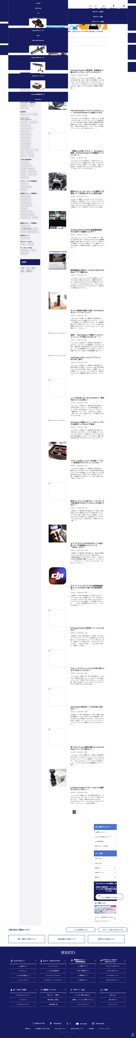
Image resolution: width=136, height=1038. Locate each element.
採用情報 (91, 1028)
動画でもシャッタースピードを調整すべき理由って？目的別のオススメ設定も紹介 (87, 192)
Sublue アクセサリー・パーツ (38, 45)
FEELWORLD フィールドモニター (53, 980)
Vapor (38, 35)
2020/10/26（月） (82, 403)
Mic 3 (36, 150)
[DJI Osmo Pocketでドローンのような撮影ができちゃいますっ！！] (58, 785)
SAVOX (33, 250)
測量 (22, 268)
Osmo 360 (24, 122)
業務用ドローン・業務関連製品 (80, 961)
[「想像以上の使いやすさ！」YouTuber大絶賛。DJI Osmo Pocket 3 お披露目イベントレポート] (58, 149)
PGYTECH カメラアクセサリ (53, 975)
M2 (38, 13)
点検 (27, 268)
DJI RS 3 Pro (24, 177)
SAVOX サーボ (23, 999)
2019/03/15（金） (82, 752)
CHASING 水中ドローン (113, 970)
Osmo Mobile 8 (25, 147)
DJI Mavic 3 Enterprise (27, 214)
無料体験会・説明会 (53, 999)
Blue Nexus (38, 99)
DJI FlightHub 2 (25, 217)
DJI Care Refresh (26, 187)
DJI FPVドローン (23, 970)
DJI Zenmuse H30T (26, 205)
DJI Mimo (23, 190)
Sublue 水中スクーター (38, 30)
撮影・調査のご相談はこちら (27, 939)
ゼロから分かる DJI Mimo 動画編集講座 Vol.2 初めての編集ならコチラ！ (86, 231)
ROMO (35, 114)
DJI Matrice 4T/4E (26, 211)
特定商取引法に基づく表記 (42, 1028)
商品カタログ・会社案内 (101, 846)
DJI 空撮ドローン (23, 966)
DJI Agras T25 (25, 226)
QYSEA (23, 244)
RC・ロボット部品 (19, 990)
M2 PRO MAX (38, 8)
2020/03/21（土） (82, 465)
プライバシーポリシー (105, 1028)
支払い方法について (60, 1028)
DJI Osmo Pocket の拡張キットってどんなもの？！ (87, 629)
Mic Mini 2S (30, 153)
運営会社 (97, 877)
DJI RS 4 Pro (32, 171)
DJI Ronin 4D (24, 162)
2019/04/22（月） (82, 712)
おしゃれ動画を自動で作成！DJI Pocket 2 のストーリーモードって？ (87, 311)
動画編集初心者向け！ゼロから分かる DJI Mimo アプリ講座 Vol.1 (87, 271)
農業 (22, 271)
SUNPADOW (24, 253)
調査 (33, 268)
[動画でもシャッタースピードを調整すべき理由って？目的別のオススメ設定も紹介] (58, 189)
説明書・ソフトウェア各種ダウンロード (83, 999)
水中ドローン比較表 (98, 11)
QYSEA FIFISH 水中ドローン (113, 966)
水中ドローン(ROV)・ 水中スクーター (110, 961)
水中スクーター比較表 (98, 21)
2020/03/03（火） (82, 508)
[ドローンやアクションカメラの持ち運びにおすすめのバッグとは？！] (58, 666)
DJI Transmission (26, 165)
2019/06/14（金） (82, 673)
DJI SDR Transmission (27, 168)
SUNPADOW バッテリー (23, 1004)
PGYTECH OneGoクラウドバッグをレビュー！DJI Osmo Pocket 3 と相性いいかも (87, 111)
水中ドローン (38, 18)
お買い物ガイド (99, 858)
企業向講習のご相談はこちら (66, 939)
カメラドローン (19, 961)
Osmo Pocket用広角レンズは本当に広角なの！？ (86, 708)
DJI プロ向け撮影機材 (53, 970)
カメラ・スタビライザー (52, 961)
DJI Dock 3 (24, 208)
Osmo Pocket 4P (26, 134)
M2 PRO (38, 3)
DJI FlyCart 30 (25, 238)
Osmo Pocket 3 (25, 140)
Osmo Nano (33, 122)
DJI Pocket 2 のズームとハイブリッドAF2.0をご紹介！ (85, 358)
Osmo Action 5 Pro (26, 128)
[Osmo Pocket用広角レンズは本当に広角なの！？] (58, 705)
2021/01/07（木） (82, 315)
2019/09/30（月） (82, 592)
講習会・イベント (50, 990)
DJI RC (32, 105)
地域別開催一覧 (53, 1004)
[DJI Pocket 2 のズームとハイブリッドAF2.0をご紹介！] (57, 355)
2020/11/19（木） (82, 340)
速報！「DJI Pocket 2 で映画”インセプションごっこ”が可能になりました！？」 (86, 336)
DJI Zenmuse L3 (25, 199)
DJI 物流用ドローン (83, 980)
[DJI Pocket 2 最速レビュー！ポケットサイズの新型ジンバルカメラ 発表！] (57, 420)
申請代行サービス (99, 872)
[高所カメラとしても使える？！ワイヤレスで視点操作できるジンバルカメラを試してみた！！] (58, 499)
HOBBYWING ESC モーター (23, 995)
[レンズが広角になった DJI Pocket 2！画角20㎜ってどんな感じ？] (58, 396)
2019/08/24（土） (82, 633)
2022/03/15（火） (82, 196)
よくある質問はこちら (81, 930)
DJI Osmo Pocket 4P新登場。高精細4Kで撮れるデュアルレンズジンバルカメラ (86, 71)
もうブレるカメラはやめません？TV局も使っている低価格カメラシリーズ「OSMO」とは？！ (86, 545)
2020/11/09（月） (82, 362)
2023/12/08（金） (82, 115)
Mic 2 (22, 153)
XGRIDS (35, 217)
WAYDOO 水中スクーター (38, 57)
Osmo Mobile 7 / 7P (26, 150)
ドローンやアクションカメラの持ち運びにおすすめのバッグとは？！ (87, 669)
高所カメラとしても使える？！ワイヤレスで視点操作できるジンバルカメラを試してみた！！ (87, 503)
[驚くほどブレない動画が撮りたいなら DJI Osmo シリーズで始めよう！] (58, 745)
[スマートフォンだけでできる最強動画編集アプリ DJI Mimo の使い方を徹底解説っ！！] (58, 584)
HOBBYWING (24, 250)
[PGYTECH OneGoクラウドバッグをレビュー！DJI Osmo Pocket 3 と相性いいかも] (58, 109)
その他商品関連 (99, 841)
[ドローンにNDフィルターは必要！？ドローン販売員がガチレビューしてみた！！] (58, 459)
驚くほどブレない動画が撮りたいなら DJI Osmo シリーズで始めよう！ (87, 748)
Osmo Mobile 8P (26, 143)
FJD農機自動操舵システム (29, 229)
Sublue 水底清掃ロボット (38, 94)
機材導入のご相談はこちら (106, 939)
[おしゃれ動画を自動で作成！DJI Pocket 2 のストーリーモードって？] (58, 308)
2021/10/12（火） (82, 275)
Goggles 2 (24, 105)
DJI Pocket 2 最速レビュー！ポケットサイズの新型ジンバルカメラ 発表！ (87, 423)
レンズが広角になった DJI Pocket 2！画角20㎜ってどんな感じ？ (87, 399)
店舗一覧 (97, 868)
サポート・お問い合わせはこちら (112, 930)
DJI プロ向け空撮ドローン (23, 975)
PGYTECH (24, 183)
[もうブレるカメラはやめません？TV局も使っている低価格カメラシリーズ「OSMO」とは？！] (58, 541)
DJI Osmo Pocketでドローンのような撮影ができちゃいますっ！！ (87, 788)
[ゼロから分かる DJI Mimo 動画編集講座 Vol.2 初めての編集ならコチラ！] (58, 228)
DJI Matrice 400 (25, 196)
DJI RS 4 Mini (32, 174)
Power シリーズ (26, 114)
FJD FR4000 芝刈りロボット (30, 232)
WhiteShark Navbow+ (38, 40)
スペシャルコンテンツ (83, 1004)
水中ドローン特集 (98, 16)
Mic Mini (31, 156)
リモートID (24, 108)
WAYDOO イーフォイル (38, 76)
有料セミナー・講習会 (53, 995)
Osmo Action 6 (25, 125)
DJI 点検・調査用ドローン (83, 970)
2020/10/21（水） (82, 427)
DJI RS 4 (23, 174)
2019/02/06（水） (82, 792)
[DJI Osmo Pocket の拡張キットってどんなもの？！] (58, 626)
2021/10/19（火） (82, 235)
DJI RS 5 (23, 171)
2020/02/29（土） (83, 550)
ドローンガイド (113, 1004)
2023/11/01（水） (82, 158)
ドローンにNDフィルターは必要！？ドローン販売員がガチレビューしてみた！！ (86, 462)
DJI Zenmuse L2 (26, 202)
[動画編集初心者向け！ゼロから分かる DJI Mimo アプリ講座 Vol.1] (58, 268)
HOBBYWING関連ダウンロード (103, 837)
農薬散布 (29, 271)
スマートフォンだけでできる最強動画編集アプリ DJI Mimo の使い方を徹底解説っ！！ (86, 588)
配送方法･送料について (77, 1028)
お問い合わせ (98, 863)
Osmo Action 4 (25, 131)
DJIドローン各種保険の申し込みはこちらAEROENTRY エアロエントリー (105, 919)
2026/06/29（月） (83, 75)
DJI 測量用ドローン (83, 966)
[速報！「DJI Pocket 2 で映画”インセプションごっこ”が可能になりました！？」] (57, 333)
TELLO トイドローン (23, 980)
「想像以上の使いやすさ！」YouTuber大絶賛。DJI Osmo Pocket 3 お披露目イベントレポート (87, 153)
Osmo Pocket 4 (25, 137)
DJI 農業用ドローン (83, 975)
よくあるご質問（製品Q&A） (83, 995)
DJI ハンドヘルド (53, 966)
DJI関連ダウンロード (100, 832)
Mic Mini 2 (24, 156)
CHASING (30, 244)
